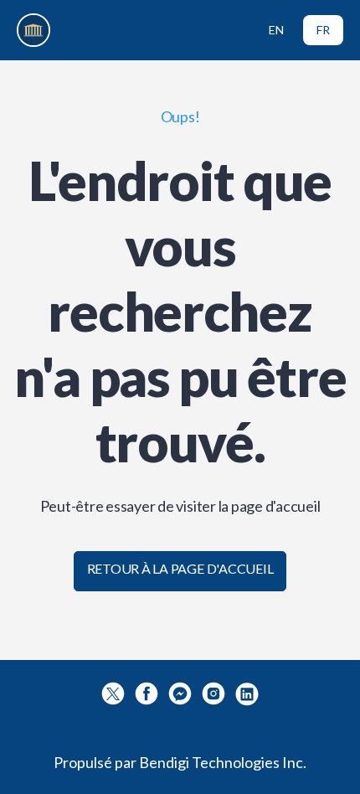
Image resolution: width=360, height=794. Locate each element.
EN (276, 30)
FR (323, 30)
